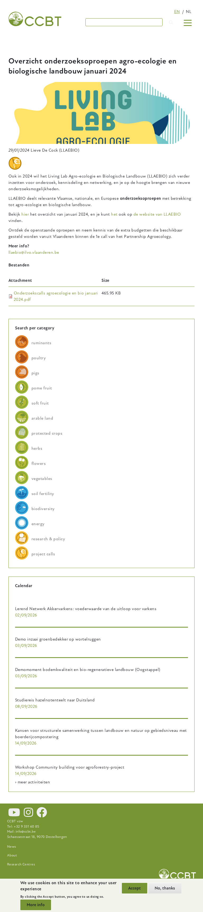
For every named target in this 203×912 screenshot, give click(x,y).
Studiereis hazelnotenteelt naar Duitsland (55, 700)
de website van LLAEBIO (157, 214)
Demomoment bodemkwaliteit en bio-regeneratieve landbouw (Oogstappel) (87, 669)
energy (38, 524)
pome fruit (41, 388)
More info (36, 905)
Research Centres (21, 864)
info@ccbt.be (26, 831)
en (177, 11)
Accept (134, 888)
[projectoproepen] (15, 163)
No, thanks (165, 888)
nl (188, 11)
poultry (38, 358)
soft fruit (40, 403)
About (12, 855)
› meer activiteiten (32, 782)
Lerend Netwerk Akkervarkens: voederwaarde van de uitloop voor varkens (85, 608)
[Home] (34, 19)
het (114, 214)
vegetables (41, 478)
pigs (35, 373)
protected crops (46, 433)
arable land (42, 418)
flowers (38, 463)
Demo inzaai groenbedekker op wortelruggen (58, 639)
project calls (43, 554)
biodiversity (43, 508)
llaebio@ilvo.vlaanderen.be (33, 252)
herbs (36, 448)
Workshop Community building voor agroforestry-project (69, 767)
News (11, 847)
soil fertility (42, 493)
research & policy (48, 539)
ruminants (41, 343)
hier (25, 214)
